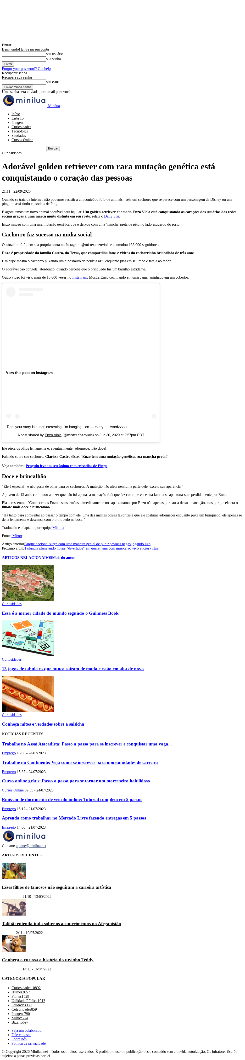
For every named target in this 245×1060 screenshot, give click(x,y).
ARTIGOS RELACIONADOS (27, 558)
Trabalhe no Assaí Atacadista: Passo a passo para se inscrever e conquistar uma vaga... (87, 743)
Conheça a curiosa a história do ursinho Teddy (48, 959)
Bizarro (7, 933)
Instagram (79, 277)
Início (15, 114)
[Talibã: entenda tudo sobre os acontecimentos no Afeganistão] (14, 914)
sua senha (53, 59)
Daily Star (111, 216)
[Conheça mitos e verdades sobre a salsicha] (28, 710)
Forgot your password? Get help (26, 69)
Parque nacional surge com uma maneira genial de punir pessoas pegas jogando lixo (87, 544)
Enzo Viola (53, 435)
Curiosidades (21, 127)
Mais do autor (63, 558)
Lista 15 (17, 118)
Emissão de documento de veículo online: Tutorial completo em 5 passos (72, 799)
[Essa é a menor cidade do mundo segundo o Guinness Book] (28, 599)
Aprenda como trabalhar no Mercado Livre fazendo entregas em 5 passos (74, 817)
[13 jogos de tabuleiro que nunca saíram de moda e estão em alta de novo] (28, 655)
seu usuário (54, 54)
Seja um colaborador (27, 1030)
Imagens (17, 122)
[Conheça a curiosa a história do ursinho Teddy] (14, 950)
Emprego (9, 753)
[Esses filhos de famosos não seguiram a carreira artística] (14, 878)
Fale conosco (21, 1035)
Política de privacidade (28, 1043)
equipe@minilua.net (31, 846)
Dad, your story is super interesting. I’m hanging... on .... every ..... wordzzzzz (67, 427)
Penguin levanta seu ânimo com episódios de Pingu (66, 466)
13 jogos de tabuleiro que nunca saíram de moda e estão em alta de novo (73, 668)
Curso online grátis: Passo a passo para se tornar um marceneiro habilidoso (76, 780)
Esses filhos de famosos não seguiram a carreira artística (56, 887)
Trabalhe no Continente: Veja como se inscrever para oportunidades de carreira (80, 762)
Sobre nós (19, 1039)
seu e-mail (53, 82)
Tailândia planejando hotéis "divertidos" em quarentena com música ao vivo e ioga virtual (91, 548)
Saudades (18, 135)
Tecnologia (19, 131)
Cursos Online (22, 140)
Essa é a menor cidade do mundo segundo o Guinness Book (60, 613)
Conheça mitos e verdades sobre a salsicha (43, 724)
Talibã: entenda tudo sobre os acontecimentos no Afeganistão (61, 923)
